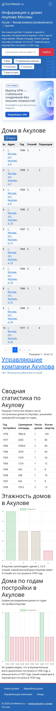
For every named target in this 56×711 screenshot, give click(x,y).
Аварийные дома (33, 688)
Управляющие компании (28, 61)
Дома (7, 61)
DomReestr (14, 4)
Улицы (40, 694)
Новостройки (11, 688)
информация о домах (40, 703)
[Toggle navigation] (50, 4)
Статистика (10, 67)
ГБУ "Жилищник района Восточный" (22, 372)
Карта (11, 138)
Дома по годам (11, 72)
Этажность (27, 67)
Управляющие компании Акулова (28, 362)
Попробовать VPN (17, 114)
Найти (47, 52)
